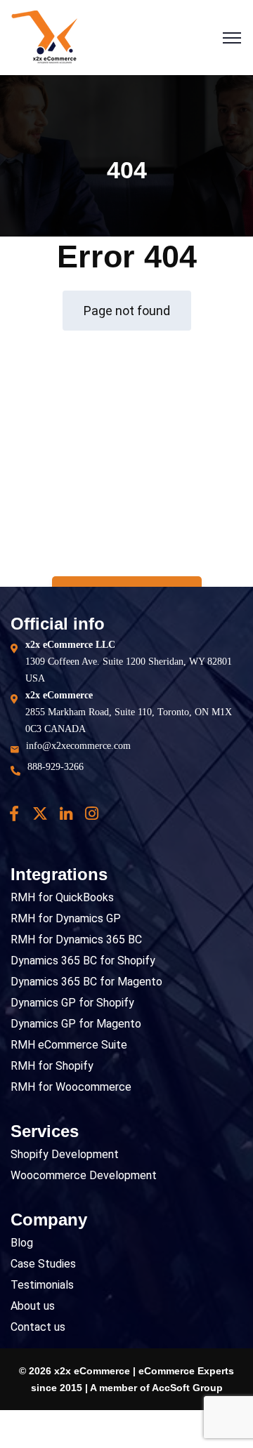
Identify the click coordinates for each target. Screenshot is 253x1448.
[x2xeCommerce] (45, 37)
